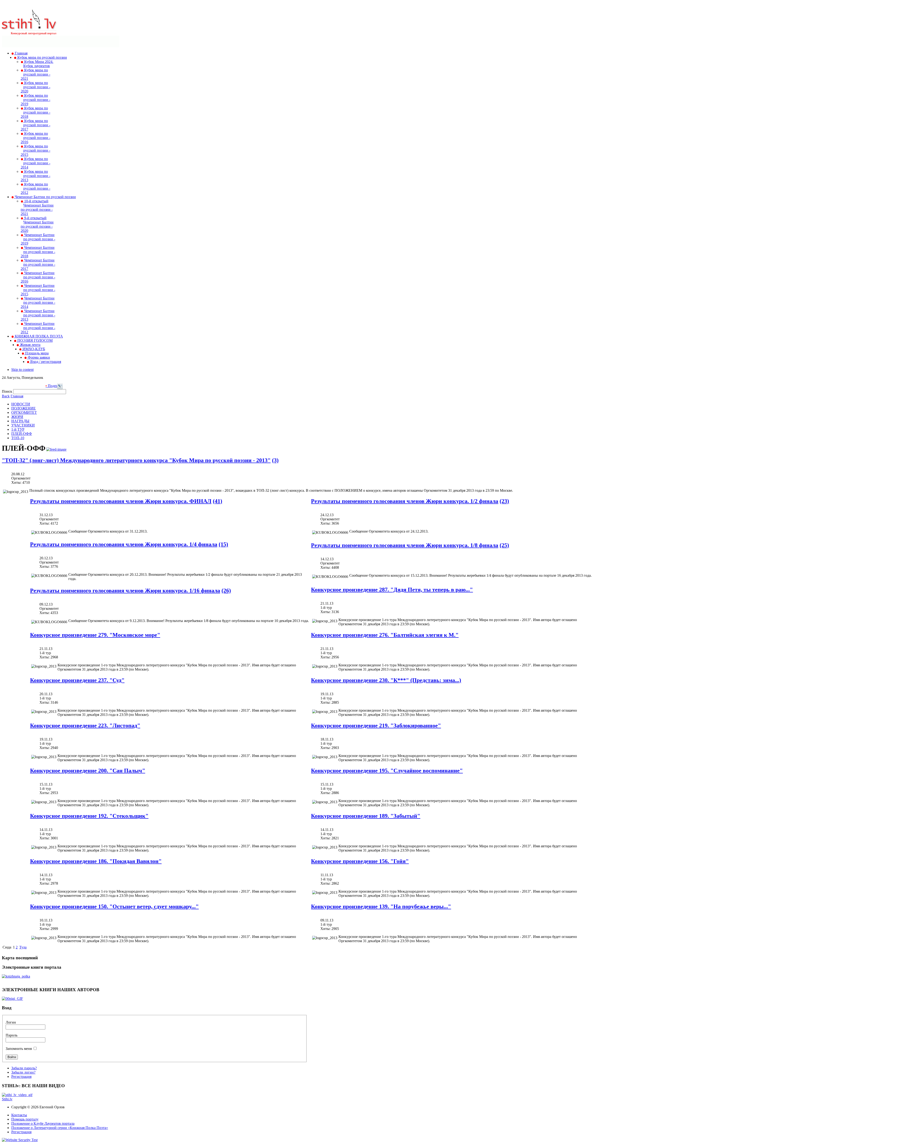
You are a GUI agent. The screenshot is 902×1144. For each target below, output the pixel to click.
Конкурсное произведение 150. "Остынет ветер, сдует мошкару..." (114, 906)
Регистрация (21, 1077)
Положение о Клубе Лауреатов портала (42, 1123)
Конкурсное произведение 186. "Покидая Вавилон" (96, 861)
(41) (217, 501)
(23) (504, 501)
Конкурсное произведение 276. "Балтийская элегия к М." (385, 635)
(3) (275, 460)
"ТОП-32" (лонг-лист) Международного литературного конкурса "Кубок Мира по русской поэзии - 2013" (136, 460)
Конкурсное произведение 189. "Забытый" (365, 816)
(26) (226, 590)
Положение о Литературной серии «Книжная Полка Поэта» (59, 1128)
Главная (17, 396)
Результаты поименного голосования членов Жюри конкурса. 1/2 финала (404, 501)
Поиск (7, 391)
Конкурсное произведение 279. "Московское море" (95, 635)
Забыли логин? (23, 1072)
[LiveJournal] (60, 388)
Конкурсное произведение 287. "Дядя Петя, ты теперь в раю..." (392, 590)
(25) (504, 545)
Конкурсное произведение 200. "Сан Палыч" (87, 771)
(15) (223, 544)
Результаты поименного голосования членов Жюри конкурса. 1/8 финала (404, 545)
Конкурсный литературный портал (33, 33)
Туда (23, 947)
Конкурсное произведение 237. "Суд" (77, 680)
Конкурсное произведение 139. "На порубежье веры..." (381, 906)
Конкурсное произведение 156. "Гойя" (360, 861)
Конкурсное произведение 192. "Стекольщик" (89, 816)
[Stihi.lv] (29, 28)
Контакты (19, 1115)
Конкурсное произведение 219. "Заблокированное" (376, 725)
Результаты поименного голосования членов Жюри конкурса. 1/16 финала (125, 590)
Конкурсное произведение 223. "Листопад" (85, 725)
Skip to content (22, 370)
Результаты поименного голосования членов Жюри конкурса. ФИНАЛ (120, 501)
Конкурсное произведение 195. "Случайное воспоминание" (387, 771)
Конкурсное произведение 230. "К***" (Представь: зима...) (386, 680)
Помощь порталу (25, 1119)
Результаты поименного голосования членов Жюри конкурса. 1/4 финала (123, 544)
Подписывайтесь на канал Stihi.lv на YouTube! (50, 386)
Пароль (11, 1035)
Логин (11, 1022)
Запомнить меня (19, 1049)
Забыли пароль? (24, 1068)
